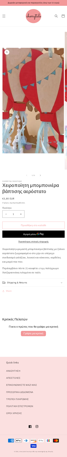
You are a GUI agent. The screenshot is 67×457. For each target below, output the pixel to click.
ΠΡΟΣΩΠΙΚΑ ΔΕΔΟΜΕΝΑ (19, 392)
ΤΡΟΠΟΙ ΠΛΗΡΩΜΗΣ (17, 399)
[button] (3, 16)
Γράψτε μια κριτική (33, 333)
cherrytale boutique (25, 451)
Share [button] (9, 290)
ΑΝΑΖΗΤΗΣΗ (13, 370)
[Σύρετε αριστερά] (26, 175)
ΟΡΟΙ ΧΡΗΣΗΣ (14, 413)
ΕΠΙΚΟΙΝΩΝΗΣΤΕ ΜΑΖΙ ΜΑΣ (21, 385)
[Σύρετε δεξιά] (40, 175)
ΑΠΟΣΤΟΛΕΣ (13, 378)
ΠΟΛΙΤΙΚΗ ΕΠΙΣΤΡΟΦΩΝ (19, 406)
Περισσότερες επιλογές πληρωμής (33, 241)
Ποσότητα (7, 208)
